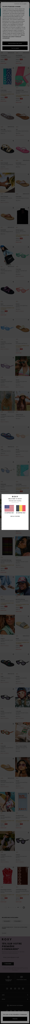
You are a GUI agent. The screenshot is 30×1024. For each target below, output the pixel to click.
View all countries (15, 516)
